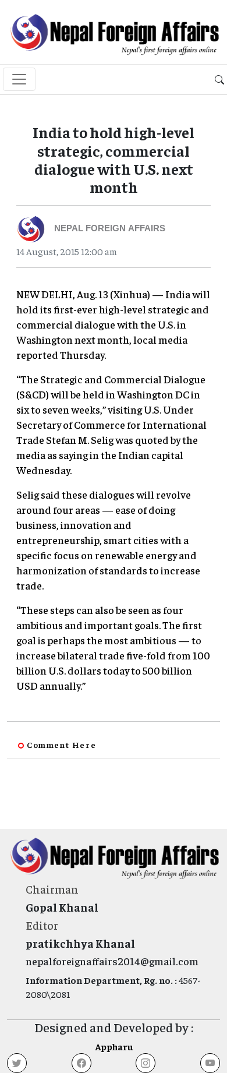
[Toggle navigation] (19, 79)
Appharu (114, 1046)
